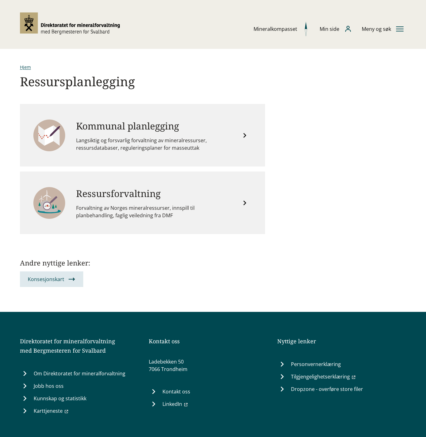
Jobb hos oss (49, 386)
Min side (329, 29)
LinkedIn (172, 404)
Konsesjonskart (46, 279)
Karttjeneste (48, 410)
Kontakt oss (176, 391)
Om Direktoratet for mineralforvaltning (79, 373)
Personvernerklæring (316, 364)
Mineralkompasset (275, 29)
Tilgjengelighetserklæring (320, 376)
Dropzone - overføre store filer (327, 389)
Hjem (25, 67)
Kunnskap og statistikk (60, 398)
